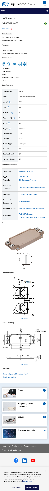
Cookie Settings (15, 487)
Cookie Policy (27, 481)
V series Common (25, 201)
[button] (10, 102)
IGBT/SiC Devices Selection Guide (31, 208)
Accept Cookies (31, 487)
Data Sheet (6, 29)
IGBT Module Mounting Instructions (32, 187)
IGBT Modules (24, 177)
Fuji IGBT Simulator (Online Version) (32, 217)
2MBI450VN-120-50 (26, 171)
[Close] (45, 471)
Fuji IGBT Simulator (26, 214)
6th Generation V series (27, 180)
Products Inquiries (9, 377)
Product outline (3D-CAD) (28, 194)
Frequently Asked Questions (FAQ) (15, 374)
